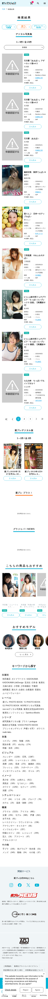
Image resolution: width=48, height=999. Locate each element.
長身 (21, 764)
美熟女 (9, 783)
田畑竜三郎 (39, 78)
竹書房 (35, 686)
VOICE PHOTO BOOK (28, 725)
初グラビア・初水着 (29, 849)
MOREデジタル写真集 (30, 705)
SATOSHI (38, 400)
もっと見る (24, 654)
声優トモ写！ (30, 728)
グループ (35, 799)
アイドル (28, 811)
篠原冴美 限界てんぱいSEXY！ (35, 173)
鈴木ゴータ (39, 233)
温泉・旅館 (25, 803)
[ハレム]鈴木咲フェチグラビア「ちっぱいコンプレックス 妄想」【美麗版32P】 (35, 301)
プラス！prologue (29, 721)
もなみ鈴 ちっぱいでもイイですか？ (34, 382)
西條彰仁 (38, 192)
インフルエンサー (14, 829)
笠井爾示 (38, 275)
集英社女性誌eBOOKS (34, 709)
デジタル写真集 (8, 26)
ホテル (9, 803)
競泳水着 (10, 744)
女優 (8, 815)
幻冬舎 (35, 682)
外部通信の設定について (34, 970)
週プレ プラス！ (24, 26)
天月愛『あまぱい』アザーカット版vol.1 (34, 62)
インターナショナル (15, 771)
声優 (36, 815)
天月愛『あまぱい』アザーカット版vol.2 (34, 101)
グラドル (11, 811)
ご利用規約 (7, 966)
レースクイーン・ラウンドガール (21, 822)
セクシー (28, 787)
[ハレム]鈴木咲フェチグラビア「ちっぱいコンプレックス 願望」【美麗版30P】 (35, 343)
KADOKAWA (32, 679)
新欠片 (15, 689)
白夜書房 (30, 689)
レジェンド (31, 833)
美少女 (9, 780)
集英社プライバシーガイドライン (26, 966)
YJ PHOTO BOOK (32, 702)
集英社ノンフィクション (14, 713)
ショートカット (26, 760)
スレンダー (12, 757)
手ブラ (9, 849)
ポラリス (41, 728)
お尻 (8, 760)
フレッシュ (11, 767)
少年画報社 (26, 686)
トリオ (20, 799)
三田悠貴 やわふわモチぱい (34, 256)
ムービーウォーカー (12, 693)
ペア (8, 799)
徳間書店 (7, 689)
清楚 (8, 790)
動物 (22, 852)
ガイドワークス (19, 679)
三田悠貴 (27, 261)
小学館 (17, 686)
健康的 (35, 764)
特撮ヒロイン (12, 833)
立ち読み (32, 88)
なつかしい (26, 783)
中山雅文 (38, 319)
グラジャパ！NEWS (38, 26)
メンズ (9, 852)
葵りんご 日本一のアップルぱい (34, 215)
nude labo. (7, 732)
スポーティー (30, 767)
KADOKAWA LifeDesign (13, 682)
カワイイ (11, 787)
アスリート (22, 836)
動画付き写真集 (10, 725)
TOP (3, 9)
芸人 (8, 836)
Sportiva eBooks (33, 713)
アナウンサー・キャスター (18, 826)
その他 (35, 852)
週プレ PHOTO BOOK (13, 702)
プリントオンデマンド (13, 728)
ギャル (34, 771)
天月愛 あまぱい (31, 138)
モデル (22, 815)
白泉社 (22, 689)
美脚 (8, 764)
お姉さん (25, 780)
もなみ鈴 (27, 387)
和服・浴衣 (11, 748)
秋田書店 (7, 679)
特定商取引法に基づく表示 (13, 970)
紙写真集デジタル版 (12, 721)
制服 (25, 741)
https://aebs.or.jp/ (7, 958)
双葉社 (38, 689)
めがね (25, 744)
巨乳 (28, 757)
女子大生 (10, 818)
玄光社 (28, 682)
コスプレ (10, 741)
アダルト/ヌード (10, 840)
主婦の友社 (8, 686)
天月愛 (26, 67)
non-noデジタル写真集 (13, 709)
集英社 (42, 682)
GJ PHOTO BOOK (11, 705)
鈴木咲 (26, 308)
